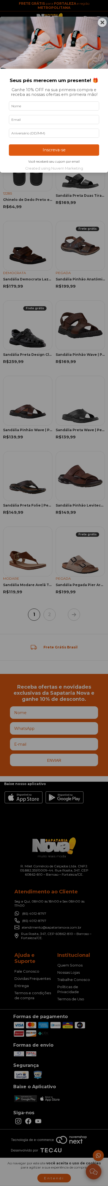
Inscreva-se (54, 149)
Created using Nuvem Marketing (54, 168)
